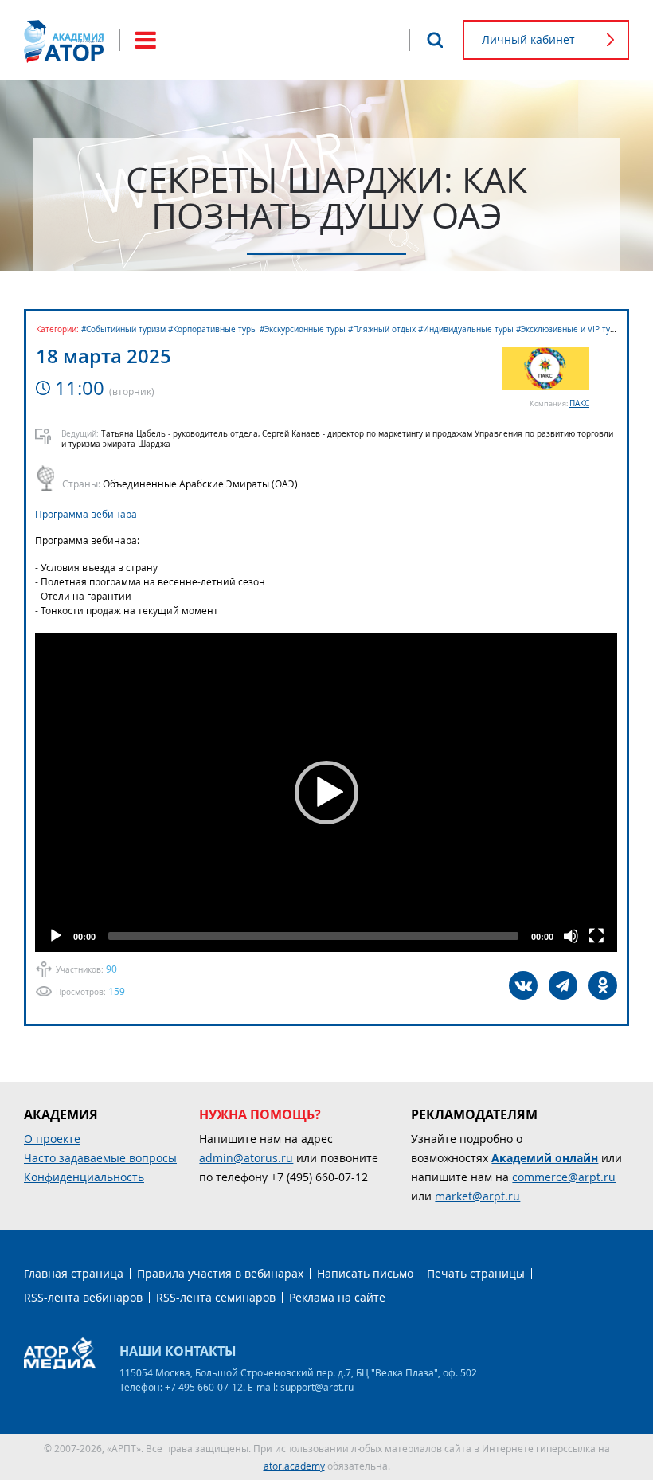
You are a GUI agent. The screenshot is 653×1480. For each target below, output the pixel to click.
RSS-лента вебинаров (83, 1297)
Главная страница (73, 1273)
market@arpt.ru (477, 1196)
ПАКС (579, 403)
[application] (326, 792)
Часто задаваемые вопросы (100, 1157)
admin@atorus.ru (246, 1157)
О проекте (52, 1138)
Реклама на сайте (337, 1297)
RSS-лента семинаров (216, 1297)
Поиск (435, 40)
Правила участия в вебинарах (220, 1273)
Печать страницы (476, 1273)
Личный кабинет (528, 39)
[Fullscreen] (596, 936)
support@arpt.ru (317, 1386)
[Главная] (64, 41)
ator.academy (294, 1465)
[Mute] (571, 936)
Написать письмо (365, 1273)
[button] (326, 792)
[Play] (56, 936)
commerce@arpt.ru (564, 1176)
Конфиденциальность (84, 1176)
